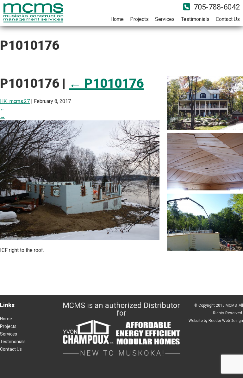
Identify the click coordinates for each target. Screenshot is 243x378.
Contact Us (228, 19)
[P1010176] (79, 236)
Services (165, 19)
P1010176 (106, 83)
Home (117, 19)
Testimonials (195, 19)
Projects (139, 19)
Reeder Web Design (226, 320)
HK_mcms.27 (15, 101)
